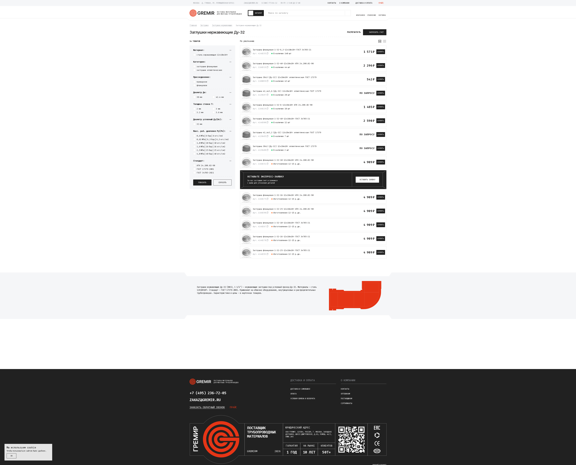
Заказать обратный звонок (207, 407)
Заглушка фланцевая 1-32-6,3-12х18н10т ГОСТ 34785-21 (282, 50)
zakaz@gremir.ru (251, 3)
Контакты (345, 389)
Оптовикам (345, 394)
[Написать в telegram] (235, 393)
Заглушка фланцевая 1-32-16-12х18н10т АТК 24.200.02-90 (283, 195)
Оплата (293, 394)
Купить (381, 52)
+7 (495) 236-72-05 (208, 393)
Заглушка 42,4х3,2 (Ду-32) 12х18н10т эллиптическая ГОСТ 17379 (287, 132)
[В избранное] (355, 51)
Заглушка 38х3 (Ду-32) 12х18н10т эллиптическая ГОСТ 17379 (284, 77)
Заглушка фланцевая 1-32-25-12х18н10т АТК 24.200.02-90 (283, 209)
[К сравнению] (350, 51)
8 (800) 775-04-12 (269, 3)
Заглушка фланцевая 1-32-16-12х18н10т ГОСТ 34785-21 (281, 236)
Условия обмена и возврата (302, 398)
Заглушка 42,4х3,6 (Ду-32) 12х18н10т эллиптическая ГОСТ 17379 (287, 91)
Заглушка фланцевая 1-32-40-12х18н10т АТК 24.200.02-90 (283, 63)
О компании (348, 380)
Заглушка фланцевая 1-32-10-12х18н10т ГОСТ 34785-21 (281, 223)
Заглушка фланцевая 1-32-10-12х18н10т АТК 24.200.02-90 (283, 160)
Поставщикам (346, 398)
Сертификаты (346, 403)
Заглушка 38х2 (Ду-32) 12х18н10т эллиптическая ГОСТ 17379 (284, 146)
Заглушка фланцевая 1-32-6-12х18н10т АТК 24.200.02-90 (282, 105)
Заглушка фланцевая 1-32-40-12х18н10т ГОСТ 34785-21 (281, 119)
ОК (11, 456)
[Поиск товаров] (347, 13)
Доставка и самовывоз (300, 389)
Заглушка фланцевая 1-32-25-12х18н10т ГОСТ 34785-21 (281, 250)
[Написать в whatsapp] (242, 393)
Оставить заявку (367, 179)
